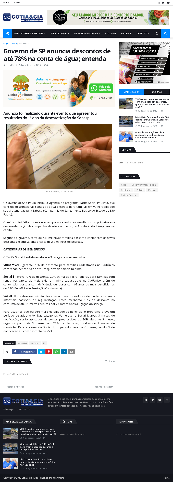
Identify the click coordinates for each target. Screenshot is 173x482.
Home (6, 2)
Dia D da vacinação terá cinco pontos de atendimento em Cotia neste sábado (151, 135)
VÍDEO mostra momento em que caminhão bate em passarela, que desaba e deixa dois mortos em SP (152, 103)
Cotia (123, 184)
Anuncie (16, 2)
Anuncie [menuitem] (126, 33)
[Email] (71, 351)
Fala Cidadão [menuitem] (59, 33)
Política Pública (128, 195)
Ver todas (110, 361)
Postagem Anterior (14, 386)
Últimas (157, 91)
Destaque (126, 189)
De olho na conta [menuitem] (86, 33)
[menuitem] (7, 33)
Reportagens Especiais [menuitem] (28, 33)
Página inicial (10, 43)
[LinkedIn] (64, 351)
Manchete (24, 43)
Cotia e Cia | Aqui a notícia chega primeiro (42, 477)
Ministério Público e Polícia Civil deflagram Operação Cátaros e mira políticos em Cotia (152, 120)
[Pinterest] (48, 351)
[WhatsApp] (56, 351)
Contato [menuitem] (143, 33)
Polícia (140, 189)
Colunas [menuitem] (110, 33)
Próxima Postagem (103, 386)
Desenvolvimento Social (144, 184)
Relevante (35, 343)
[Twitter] (41, 351)
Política (152, 189)
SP (44, 343)
